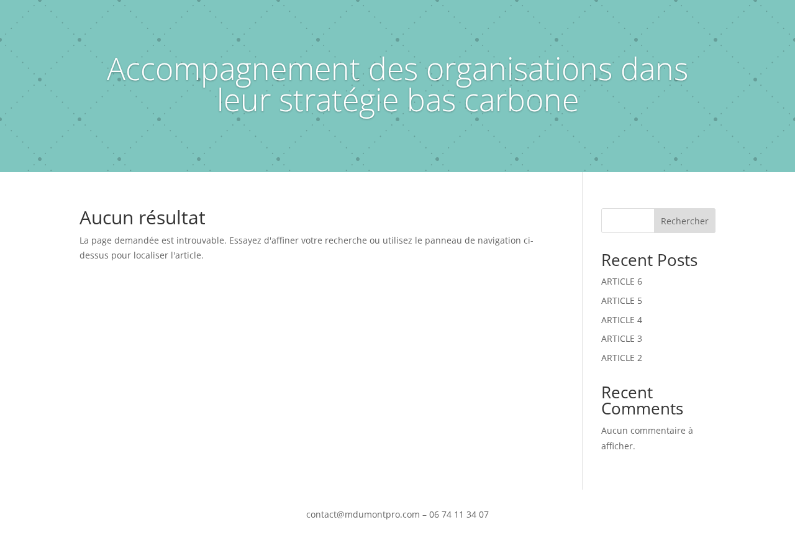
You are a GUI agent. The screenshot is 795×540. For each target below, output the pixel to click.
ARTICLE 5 (621, 300)
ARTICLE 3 (621, 338)
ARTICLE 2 (621, 358)
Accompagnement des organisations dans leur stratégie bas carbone (397, 84)
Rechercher (685, 221)
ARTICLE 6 (621, 281)
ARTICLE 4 (621, 320)
